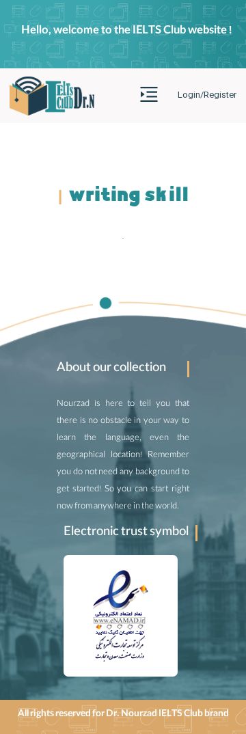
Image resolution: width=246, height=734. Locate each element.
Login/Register (207, 95)
